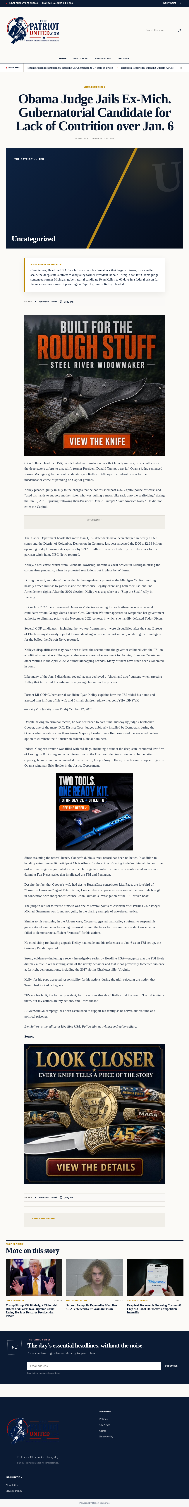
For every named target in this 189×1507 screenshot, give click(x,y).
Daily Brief (169, 3)
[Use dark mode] (180, 3)
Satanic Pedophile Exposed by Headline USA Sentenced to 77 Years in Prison (44, 67)
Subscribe (171, 1366)
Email (54, 301)
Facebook (44, 301)
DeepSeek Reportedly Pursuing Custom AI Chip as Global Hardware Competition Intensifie (154, 1309)
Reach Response (101, 1502)
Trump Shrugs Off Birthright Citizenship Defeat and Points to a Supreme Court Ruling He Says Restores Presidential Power (32, 1311)
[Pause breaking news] (180, 67)
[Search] (179, 30)
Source (29, 1036)
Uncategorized (94, 87)
